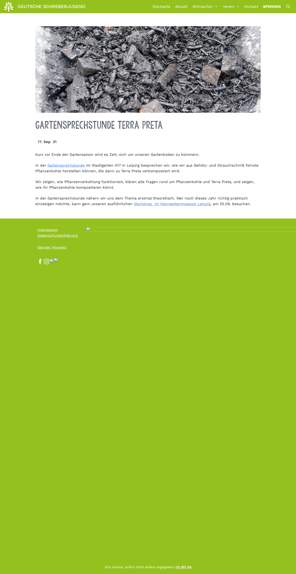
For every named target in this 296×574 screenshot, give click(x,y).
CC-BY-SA (184, 567)
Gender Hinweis (51, 247)
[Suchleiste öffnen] (288, 6)
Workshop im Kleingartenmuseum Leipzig (172, 204)
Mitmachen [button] (202, 6)
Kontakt (251, 6)
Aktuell (181, 6)
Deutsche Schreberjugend (51, 6)
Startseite (161, 6)
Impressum (47, 230)
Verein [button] (228, 6)
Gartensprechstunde (66, 165)
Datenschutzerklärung (57, 235)
